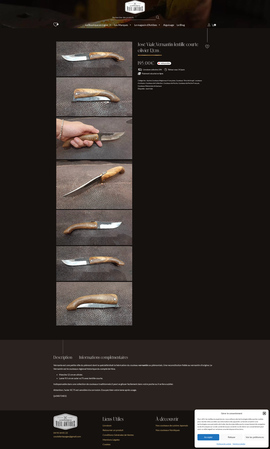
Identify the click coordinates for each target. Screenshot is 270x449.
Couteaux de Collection (154, 83)
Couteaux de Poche (171, 83)
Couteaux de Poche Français (188, 83)
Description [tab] (62, 357)
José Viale (149, 89)
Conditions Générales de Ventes (118, 435)
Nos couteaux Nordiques (168, 430)
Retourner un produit (113, 430)
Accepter (208, 437)
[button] (264, 413)
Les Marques (121, 24)
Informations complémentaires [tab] (103, 357)
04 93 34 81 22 (60, 432)
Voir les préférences (255, 437)
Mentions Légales (239, 444)
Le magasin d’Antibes (145, 24)
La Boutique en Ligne (96, 24)
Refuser (231, 437)
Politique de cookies (224, 444)
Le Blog (181, 24)
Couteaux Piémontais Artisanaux (150, 86)
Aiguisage (168, 24)
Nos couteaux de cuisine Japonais (172, 425)
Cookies (107, 444)
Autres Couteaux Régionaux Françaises (161, 80)
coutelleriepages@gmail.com (67, 436)
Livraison (107, 425)
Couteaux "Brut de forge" (185, 80)
